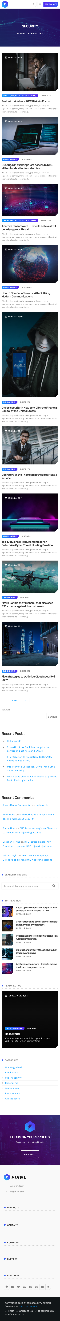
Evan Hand (9, 814)
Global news (12, 1088)
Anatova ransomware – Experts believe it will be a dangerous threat (29, 228)
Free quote (51, 4)
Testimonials (46, 1311)
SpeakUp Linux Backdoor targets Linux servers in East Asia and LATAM (36, 909)
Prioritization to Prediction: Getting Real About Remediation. (37, 937)
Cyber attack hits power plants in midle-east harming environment (37, 923)
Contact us (26, 1311)
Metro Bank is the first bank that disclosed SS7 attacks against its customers (27, 604)
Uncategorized (14, 1028)
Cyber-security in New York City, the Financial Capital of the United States (29, 409)
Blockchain (9, 402)
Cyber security (11, 96)
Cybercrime (9, 597)
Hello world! (14, 741)
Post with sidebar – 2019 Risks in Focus (26, 101)
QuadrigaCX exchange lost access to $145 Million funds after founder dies (27, 166)
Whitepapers (12, 1098)
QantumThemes (28, 1306)
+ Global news (28, 96)
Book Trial (30, 1155)
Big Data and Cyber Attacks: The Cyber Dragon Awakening (36, 951)
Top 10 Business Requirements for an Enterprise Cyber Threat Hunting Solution (27, 543)
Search (6, 710)
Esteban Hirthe (11, 841)
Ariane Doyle (10, 855)
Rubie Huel (9, 828)
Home (11, 1311)
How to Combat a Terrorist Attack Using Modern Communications (26, 295)
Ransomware (10, 160)
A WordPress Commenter (17, 805)
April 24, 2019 (23, 914)
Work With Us (16, 1314)
